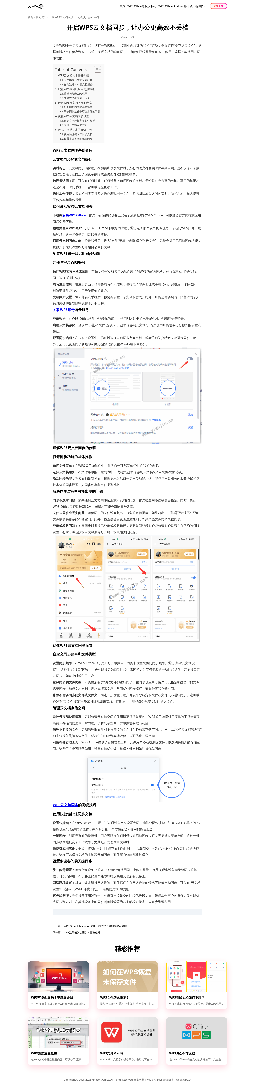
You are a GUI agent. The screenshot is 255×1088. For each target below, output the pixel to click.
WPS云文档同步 (65, 804)
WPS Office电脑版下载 (142, 6)
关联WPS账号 (64, 309)
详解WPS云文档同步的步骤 (75, 102)
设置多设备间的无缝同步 (78, 138)
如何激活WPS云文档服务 (78, 84)
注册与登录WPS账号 (75, 93)
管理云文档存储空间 (75, 125)
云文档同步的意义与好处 (78, 80)
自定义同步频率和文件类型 (79, 120)
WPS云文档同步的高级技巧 (75, 130)
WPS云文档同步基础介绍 (73, 75)
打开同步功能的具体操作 (78, 107)
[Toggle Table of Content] (95, 69)
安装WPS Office (74, 215)
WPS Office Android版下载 (175, 6)
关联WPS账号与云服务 (77, 98)
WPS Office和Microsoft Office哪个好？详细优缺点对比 (95, 926)
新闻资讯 (200, 6)
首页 (122, 6)
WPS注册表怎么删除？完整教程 (81, 932)
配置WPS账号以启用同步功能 (76, 89)
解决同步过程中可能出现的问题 (82, 111)
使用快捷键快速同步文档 (78, 134)
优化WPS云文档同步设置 (73, 116)
